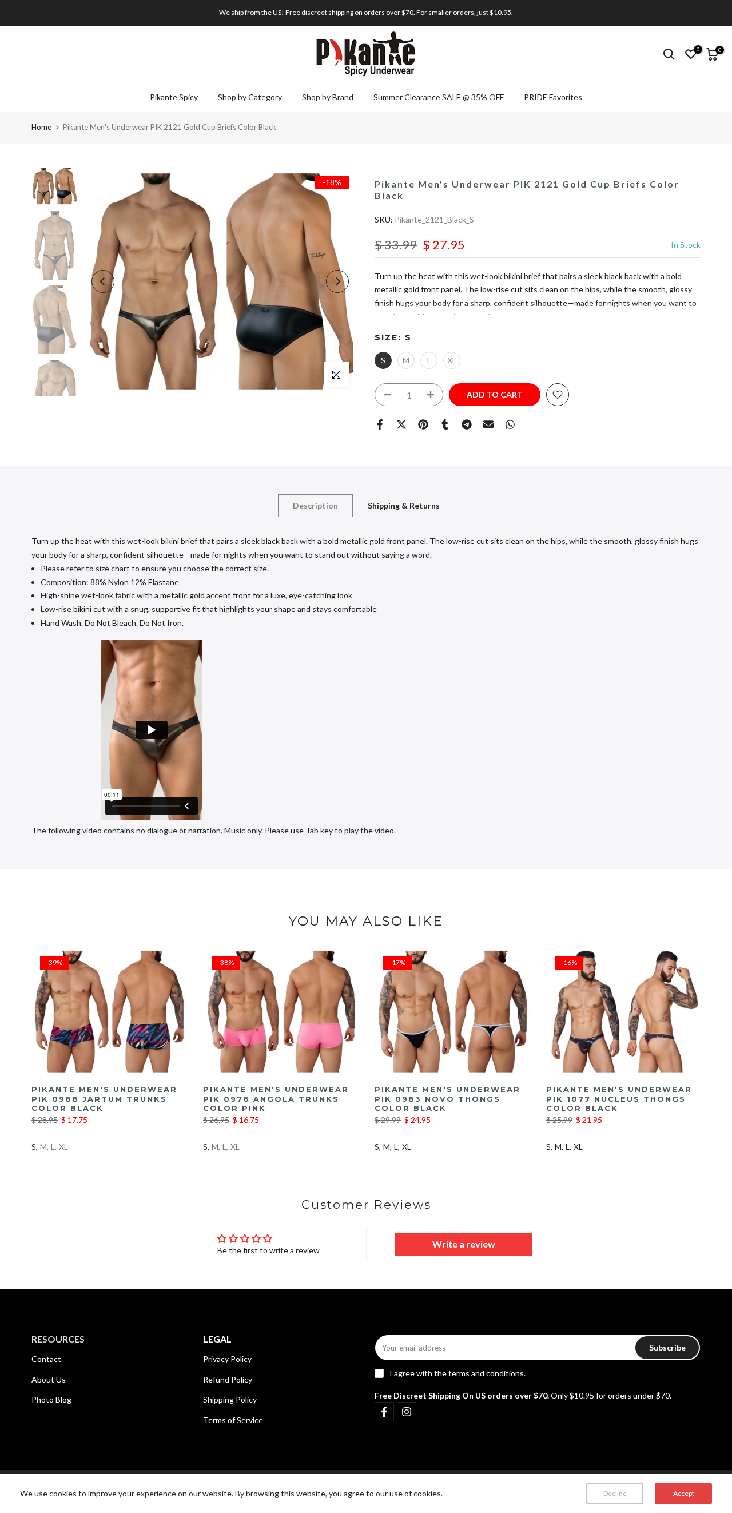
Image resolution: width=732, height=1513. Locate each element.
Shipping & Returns (404, 505)
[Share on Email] (488, 424)
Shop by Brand (327, 97)
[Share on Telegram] (467, 424)
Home (41, 127)
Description (315, 505)
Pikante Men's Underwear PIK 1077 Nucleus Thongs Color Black (619, 1099)
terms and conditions (486, 1373)
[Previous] (103, 281)
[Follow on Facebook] (384, 1411)
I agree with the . (457, 1373)
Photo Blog (51, 1399)
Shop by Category (250, 97)
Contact (46, 1359)
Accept (683, 1493)
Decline (615, 1493)
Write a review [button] (463, 1243)
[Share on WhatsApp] (510, 424)
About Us (48, 1379)
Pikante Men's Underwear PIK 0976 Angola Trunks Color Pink (276, 1099)
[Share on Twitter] (401, 424)
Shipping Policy (230, 1399)
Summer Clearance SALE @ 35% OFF (438, 97)
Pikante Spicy (174, 97)
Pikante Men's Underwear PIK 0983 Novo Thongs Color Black (447, 1099)
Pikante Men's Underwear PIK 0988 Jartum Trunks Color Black (104, 1099)
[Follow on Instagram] (406, 1411)
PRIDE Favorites (553, 97)
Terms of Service (233, 1420)
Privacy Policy (227, 1359)
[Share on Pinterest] (423, 424)
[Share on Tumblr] (445, 424)
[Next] (337, 281)
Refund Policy (227, 1379)
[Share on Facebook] (380, 424)
